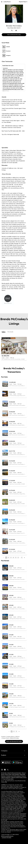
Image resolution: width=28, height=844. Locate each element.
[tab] (3, 332)
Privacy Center (8, 774)
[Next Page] (24, 557)
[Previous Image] (3, 345)
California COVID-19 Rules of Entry (18, 777)
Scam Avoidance (15, 774)
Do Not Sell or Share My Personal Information (11, 773)
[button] (1, 1)
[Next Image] (25, 345)
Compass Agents (10, 736)
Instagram (8, 55)
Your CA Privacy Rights (8, 779)
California (17, 736)
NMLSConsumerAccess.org (7, 836)
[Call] (12, 30)
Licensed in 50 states (6, 837)
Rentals (10, 332)
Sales (3, 332)
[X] (8, 769)
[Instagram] (2, 769)
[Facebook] (5, 769)
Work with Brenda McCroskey (14, 34)
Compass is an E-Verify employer (13, 776)
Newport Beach (5, 738)
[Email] (16, 30)
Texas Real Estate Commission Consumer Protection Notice (12, 823)
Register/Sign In (23, 1)
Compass (3, 736)
